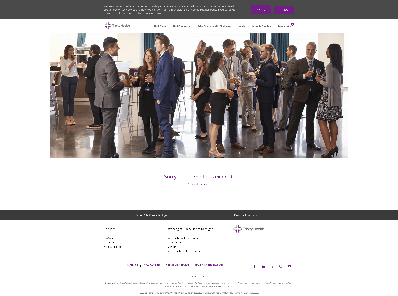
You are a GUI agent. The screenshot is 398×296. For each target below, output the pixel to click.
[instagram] (280, 266)
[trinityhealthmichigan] (263, 228)
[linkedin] (263, 266)
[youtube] (289, 266)
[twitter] (272, 266)
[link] (121, 26)
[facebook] (254, 266)
